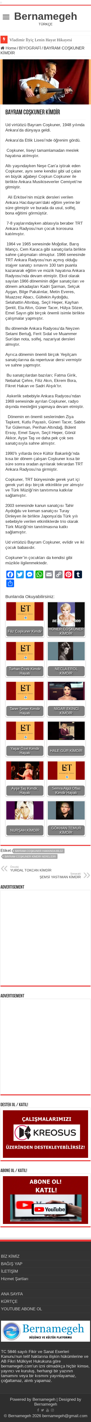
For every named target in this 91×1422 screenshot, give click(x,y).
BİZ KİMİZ (10, 1256)
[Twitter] (43, 1410)
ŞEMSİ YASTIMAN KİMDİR (60, 875)
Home (10, 48)
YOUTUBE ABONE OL (21, 1309)
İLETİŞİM (9, 1271)
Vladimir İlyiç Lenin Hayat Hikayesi (40, 40)
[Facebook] (38, 1410)
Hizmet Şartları (14, 1279)
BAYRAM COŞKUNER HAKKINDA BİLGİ (39, 850)
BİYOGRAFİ (30, 48)
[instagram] (52, 1410)
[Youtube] (48, 1410)
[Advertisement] (45, 938)
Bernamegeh (45, 16)
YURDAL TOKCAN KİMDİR (30, 868)
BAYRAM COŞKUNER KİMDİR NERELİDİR (30, 856)
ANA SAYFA (12, 1294)
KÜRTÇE (9, 1301)
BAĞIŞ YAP (11, 1264)
